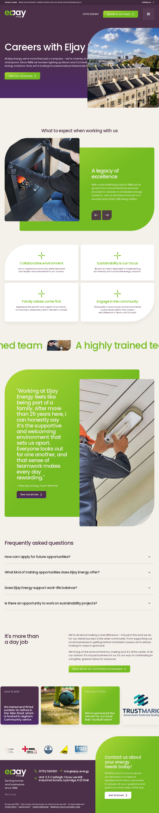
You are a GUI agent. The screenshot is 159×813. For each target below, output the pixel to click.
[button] (148, 14)
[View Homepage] (15, 14)
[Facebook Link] (153, 2)
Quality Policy (24, 807)
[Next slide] (107, 215)
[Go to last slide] (96, 215)
